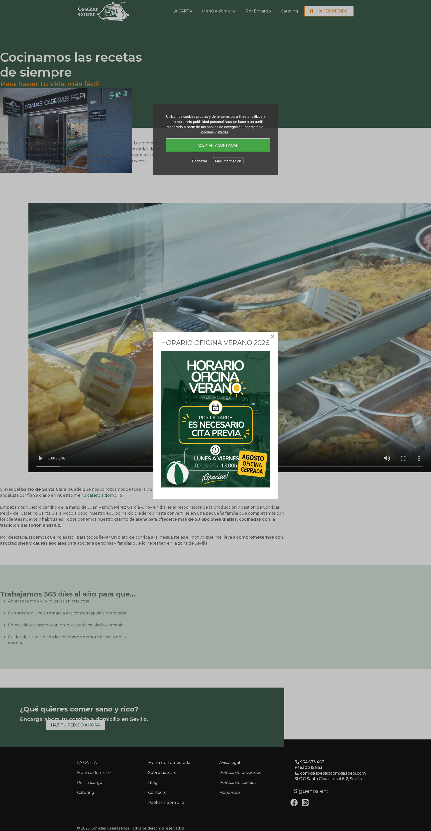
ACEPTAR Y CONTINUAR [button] (218, 145)
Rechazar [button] (199, 160)
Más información (228, 160)
